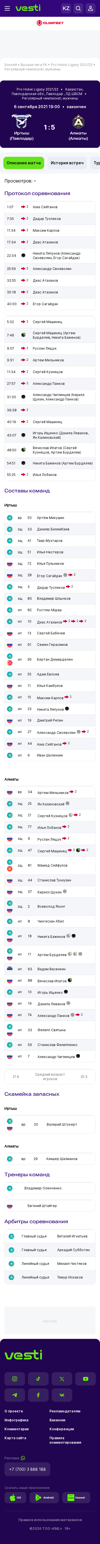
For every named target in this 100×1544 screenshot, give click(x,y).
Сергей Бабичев (51, 633)
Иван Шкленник (50, 755)
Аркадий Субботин (73, 1250)
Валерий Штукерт (62, 1124)
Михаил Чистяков (72, 1263)
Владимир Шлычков (54, 598)
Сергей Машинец (52, 851)
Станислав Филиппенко (58, 1045)
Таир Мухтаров (49, 541)
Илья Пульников (50, 563)
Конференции (61, 1429)
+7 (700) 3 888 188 (27, 1469)
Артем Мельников (53, 793)
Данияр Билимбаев (53, 529)
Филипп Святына (52, 1030)
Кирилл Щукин (50, 892)
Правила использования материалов (50, 1520)
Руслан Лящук (49, 839)
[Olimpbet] (50, 23)
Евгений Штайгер (42, 1206)
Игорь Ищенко (50, 992)
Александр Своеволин (56, 733)
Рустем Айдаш (49, 610)
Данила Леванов (51, 1004)
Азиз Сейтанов (49, 744)
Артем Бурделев (52, 955)
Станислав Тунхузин (54, 880)
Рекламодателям (64, 1411)
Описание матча (24, 162)
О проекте (13, 1411)
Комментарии (16, 1429)
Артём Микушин (50, 518)
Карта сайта (15, 1438)
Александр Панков (53, 1016)
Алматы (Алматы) (78, 136)
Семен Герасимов (52, 644)
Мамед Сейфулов (53, 865)
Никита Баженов (51, 937)
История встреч (67, 162)
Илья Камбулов (50, 686)
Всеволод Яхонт (51, 906)
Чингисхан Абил (51, 921)
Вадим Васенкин (52, 969)
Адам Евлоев (48, 674)
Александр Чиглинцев (56, 1057)
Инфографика (16, 1420)
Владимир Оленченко (43, 1188)
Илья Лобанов (49, 828)
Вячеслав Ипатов (52, 981)
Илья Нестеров (50, 552)
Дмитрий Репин (50, 720)
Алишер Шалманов (62, 1159)
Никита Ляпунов (50, 709)
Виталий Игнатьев (72, 1236)
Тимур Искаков (70, 1277)
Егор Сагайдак (49, 576)
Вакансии (57, 1420)
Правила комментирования (65, 1440)
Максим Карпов (50, 698)
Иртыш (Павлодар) (22, 136)
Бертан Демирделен (55, 659)
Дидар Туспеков (51, 587)
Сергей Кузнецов (53, 816)
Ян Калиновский (51, 804)
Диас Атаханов (49, 622)
